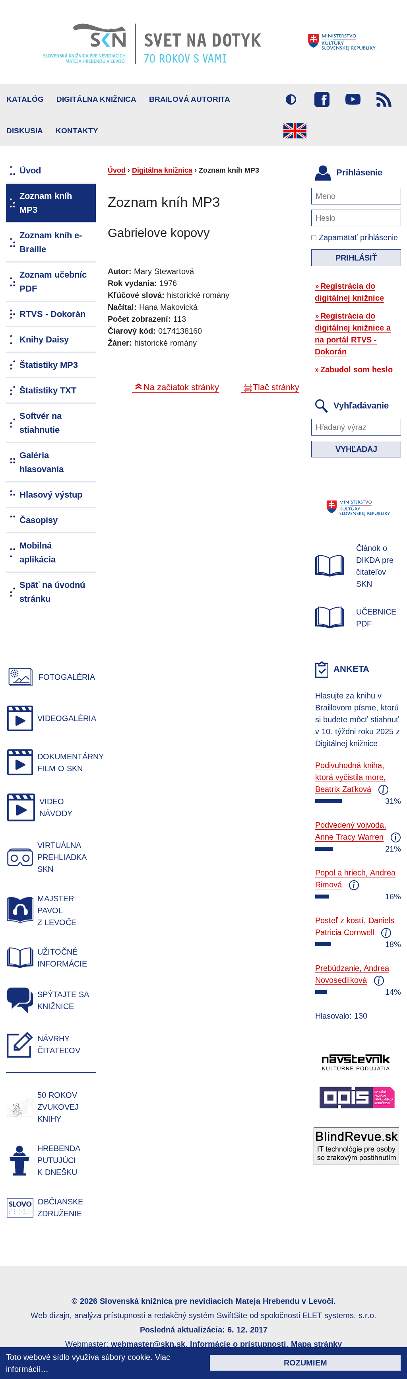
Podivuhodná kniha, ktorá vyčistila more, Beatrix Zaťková (350, 777)
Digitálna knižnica (96, 99)
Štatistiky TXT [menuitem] (47, 390)
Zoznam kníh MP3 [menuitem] (45, 203)
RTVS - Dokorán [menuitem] (52, 314)
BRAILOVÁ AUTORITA (189, 99)
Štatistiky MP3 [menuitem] (48, 365)
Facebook (321, 99)
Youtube (352, 99)
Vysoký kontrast (290, 99)
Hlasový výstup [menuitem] (50, 495)
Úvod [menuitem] (30, 170)
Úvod (117, 170)
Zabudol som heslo (356, 369)
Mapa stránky (316, 1344)
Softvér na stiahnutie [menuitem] (40, 423)
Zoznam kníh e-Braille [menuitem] (50, 242)
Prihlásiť (356, 257)
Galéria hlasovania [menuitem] (41, 462)
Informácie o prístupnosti (238, 1344)
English (294, 130)
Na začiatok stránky (181, 387)
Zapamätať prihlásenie (357, 237)
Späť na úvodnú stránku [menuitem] (52, 592)
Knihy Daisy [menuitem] (44, 339)
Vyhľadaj (356, 449)
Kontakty (77, 130)
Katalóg (25, 99)
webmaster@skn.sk (148, 1344)
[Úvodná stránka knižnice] (203, 42)
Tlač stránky (276, 387)
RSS (383, 99)
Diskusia (24, 130)
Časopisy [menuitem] (38, 520)
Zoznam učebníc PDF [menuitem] (53, 282)
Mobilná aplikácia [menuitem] (37, 552)
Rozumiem (305, 1362)
